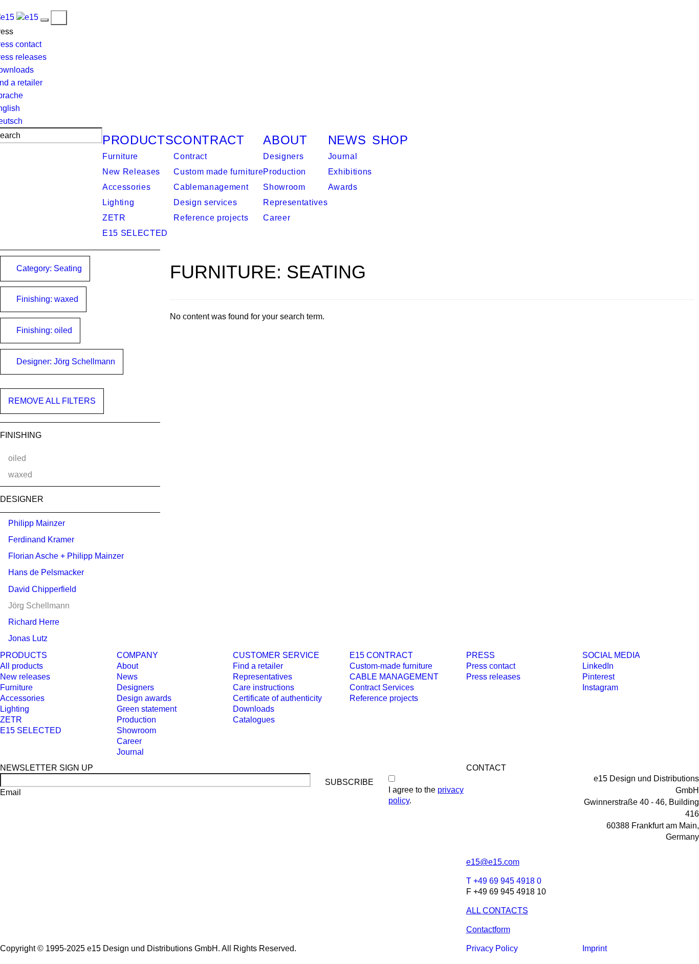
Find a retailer (258, 666)
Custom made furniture (218, 171)
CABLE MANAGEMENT (394, 676)
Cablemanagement (210, 187)
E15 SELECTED (135, 233)
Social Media (611, 655)
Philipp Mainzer (36, 523)
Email (10, 792)
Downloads (253, 709)
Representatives (295, 202)
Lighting (118, 202)
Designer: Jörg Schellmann (64, 361)
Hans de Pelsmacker (46, 572)
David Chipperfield (42, 589)
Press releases (493, 676)
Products (137, 140)
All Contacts (497, 910)
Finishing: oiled (43, 330)
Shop (390, 140)
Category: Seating (48, 268)
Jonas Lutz (28, 638)
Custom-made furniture (391, 666)
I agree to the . (426, 795)
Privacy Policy (492, 948)
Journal (343, 156)
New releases (25, 676)
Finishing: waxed (46, 299)
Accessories (126, 187)
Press (480, 655)
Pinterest (598, 676)
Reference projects (210, 217)
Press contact (490, 666)
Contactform (488, 929)
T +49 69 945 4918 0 (503, 881)
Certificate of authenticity (277, 698)
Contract (208, 140)
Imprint (594, 948)
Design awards (144, 698)
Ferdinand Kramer (41, 539)
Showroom (284, 187)
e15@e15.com (492, 862)
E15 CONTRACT (381, 655)
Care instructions (263, 687)
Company (137, 655)
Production (284, 171)
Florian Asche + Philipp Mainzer (66, 556)
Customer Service (276, 655)
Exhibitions (350, 171)
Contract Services (382, 687)
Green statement (147, 709)
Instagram (600, 687)
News (347, 140)
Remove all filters (52, 401)
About (285, 140)
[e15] (27, 17)
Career (276, 217)
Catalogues (254, 719)
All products (21, 666)
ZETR (114, 217)
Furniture (120, 156)
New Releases (131, 171)
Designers (283, 156)
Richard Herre (33, 622)
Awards (343, 187)
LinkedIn (598, 666)
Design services (205, 202)
